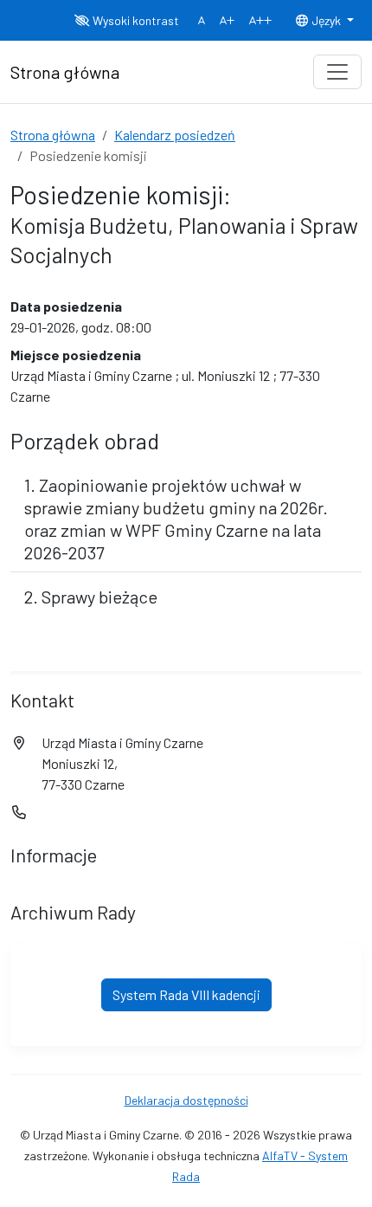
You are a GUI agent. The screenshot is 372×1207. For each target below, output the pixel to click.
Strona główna (52, 134)
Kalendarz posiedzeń (174, 134)
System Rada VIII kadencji (186, 994)
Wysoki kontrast (134, 20)
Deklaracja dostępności (186, 1100)
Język (326, 20)
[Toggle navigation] (337, 72)
